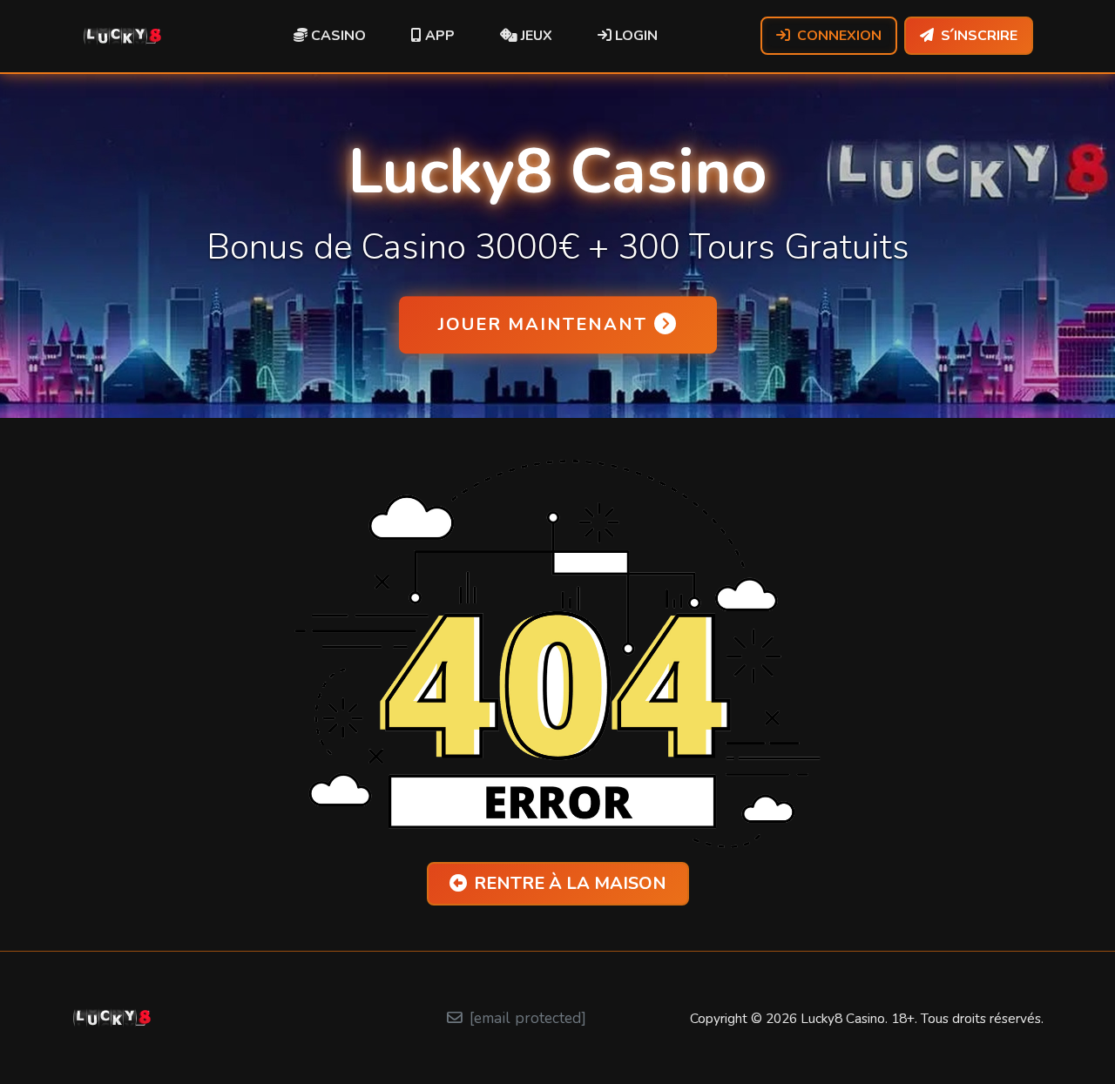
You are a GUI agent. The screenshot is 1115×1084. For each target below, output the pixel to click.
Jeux (534, 35)
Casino (336, 35)
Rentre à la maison (570, 883)
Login (635, 35)
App (438, 35)
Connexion (839, 35)
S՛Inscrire (979, 35)
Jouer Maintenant (542, 324)
